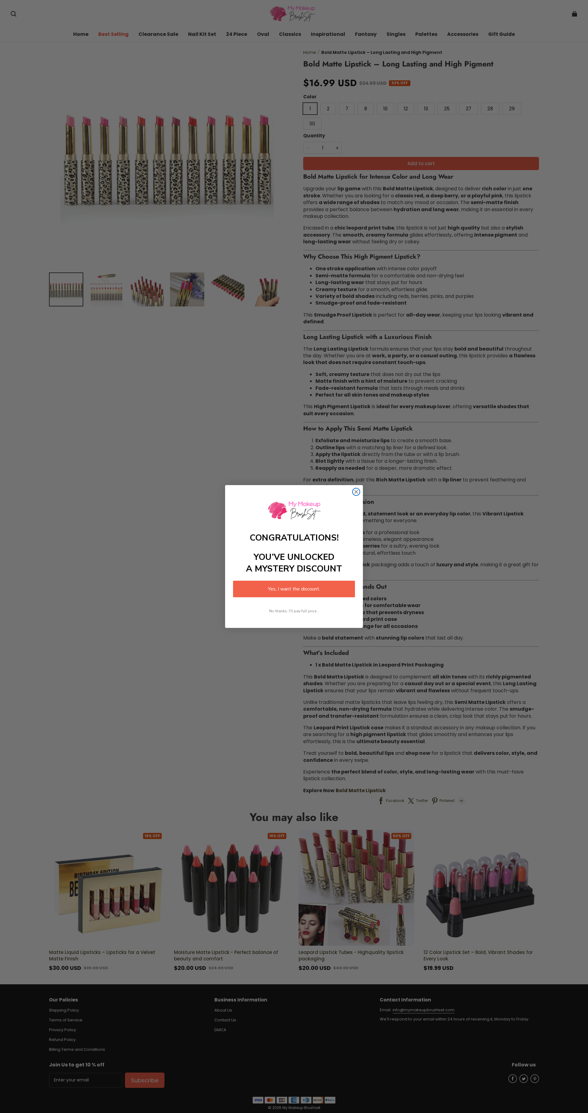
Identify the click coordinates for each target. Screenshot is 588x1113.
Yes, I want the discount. (294, 589)
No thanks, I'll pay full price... (294, 611)
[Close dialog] (356, 492)
